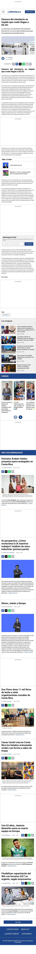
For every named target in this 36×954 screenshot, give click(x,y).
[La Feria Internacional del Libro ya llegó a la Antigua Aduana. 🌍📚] (19, 390)
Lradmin (10, 57)
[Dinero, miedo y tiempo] (17, 623)
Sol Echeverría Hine (7, 606)
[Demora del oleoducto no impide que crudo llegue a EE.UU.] (18, 45)
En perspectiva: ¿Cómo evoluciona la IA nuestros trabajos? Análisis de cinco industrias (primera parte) (15, 545)
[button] (30, 11)
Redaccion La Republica (8, 552)
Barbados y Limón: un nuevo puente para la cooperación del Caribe (20, 173)
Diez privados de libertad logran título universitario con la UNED (25, 357)
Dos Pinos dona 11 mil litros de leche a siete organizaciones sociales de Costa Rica (16, 693)
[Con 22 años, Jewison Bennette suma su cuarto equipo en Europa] (17, 848)
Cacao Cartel (28, 786)
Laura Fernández (21, 501)
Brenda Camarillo (7, 467)
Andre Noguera (6, 835)
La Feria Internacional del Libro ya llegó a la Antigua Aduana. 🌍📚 (19, 406)
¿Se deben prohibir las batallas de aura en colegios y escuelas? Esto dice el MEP (26, 338)
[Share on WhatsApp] (23, 64)
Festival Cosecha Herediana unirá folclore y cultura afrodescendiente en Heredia (25, 347)
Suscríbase (27, 934)
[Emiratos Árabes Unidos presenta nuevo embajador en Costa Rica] (17, 484)
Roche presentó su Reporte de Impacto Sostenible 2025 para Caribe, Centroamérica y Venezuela (6, 407)
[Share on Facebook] (16, 64)
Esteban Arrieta (6, 883)
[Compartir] (30, 64)
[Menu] (3, 12)
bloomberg (6, 314)
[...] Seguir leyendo (12, 593)
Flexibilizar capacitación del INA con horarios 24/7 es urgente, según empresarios (16, 876)
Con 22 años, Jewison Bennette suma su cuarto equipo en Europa (14, 828)
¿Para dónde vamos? (16, 165)
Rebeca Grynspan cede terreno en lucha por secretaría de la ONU (24, 366)
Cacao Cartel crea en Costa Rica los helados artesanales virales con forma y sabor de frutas (16, 746)
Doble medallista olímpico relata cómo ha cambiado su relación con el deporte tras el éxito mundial (26, 329)
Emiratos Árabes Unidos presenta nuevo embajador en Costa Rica (17, 461)
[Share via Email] (27, 64)
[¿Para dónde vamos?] (5, 165)
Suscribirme (29, 244)
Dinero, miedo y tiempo (13, 603)
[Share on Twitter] (20, 64)
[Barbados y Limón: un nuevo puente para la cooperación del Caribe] (5, 173)
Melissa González (7, 701)
